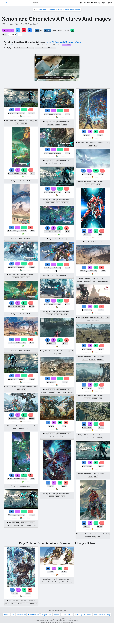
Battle (57, 436)
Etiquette (56, 615)
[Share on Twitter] (18, 30)
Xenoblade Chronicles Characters (23, 48)
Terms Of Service (33, 615)
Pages (54, 30)
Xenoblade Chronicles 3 (50, 45)
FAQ (13, 615)
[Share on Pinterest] (24, 30)
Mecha (23, 277)
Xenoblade (16, 277)
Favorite (9, 30)
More (66, 30)
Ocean (93, 184)
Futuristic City (58, 314)
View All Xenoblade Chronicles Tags (64, 42)
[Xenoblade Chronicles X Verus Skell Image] (93, 227)
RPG (18, 389)
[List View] (41, 30)
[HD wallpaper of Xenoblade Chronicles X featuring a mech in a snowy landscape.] (21, 260)
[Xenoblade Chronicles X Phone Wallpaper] (21, 472)
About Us (6, 615)
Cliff (100, 398)
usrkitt (26, 176)
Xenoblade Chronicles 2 (34, 45)
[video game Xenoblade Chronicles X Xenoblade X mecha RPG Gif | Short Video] (93, 459)
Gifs (20, 34)
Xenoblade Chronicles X (72, 10)
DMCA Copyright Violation (83, 615)
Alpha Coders (6, 3)
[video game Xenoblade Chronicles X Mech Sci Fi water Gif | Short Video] (57, 336)
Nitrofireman (62, 271)
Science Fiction (50, 202)
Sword (58, 392)
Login (103, 2)
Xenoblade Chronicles (55, 10)
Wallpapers (12, 34)
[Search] (52, 2)
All (6, 34)
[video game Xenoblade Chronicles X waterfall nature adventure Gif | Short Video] (93, 420)
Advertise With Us (67, 615)
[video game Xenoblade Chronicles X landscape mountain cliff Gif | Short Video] (93, 381)
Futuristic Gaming (31, 525)
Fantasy (57, 124)
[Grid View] (37, 30)
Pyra (60, 45)
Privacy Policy (21, 615)
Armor (98, 536)
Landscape (24, 123)
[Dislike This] (30, 303)
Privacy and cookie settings (102, 615)
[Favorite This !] (17, 303)
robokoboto (26, 116)
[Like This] (60, 422)
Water (59, 353)
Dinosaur (84, 359)
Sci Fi (28, 277)
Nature (57, 496)
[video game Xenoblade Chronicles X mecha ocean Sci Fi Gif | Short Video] (93, 167)
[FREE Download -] (11, 303)
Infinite (48, 30)
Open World (65, 202)
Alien (17, 123)
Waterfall (86, 437)
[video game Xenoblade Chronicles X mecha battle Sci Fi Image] (57, 419)
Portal (93, 281)
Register (109, 2)
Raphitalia (98, 237)
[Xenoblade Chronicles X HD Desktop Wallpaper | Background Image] (21, 299)
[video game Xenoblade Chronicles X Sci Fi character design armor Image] (93, 519)
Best (60, 30)
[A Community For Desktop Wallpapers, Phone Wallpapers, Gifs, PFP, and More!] (34, 10)
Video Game (42, 10)
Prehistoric (92, 359)
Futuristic (16, 525)
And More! (67, 45)
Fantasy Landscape (67, 392)
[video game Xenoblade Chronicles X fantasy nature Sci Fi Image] (57, 479)
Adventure (99, 437)
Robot (35, 120)
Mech (35, 386)
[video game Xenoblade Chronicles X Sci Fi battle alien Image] (93, 128)
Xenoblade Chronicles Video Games (45, 48)
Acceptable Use (46, 615)
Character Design (64, 163)
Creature (64, 124)
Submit (87, 2)
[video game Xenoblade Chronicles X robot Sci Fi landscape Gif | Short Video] (93, 303)
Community (96, 2)
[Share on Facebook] (30, 30)
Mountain (94, 398)
